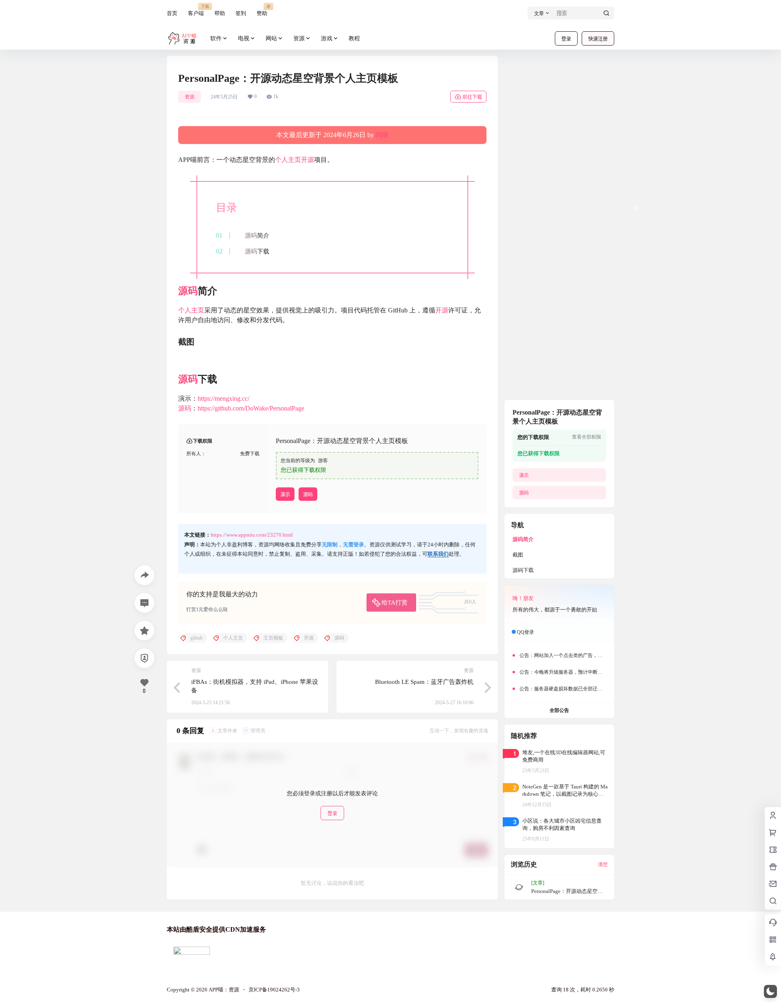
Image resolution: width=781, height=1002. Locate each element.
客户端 (196, 10)
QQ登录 (525, 632)
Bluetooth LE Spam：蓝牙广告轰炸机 (424, 682)
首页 (172, 13)
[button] (770, 991)
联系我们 (438, 554)
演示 (285, 494)
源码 (251, 235)
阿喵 (381, 134)
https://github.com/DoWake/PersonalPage (251, 408)
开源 (307, 159)
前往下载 (472, 97)
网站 (271, 38)
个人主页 (288, 159)
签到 (241, 13)
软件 (216, 38)
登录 (566, 39)
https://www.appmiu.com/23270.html (252, 535)
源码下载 (523, 570)
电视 (243, 38)
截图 (518, 555)
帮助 (219, 13)
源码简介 (523, 539)
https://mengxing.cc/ (223, 398)
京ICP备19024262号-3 (274, 990)
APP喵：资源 (223, 990)
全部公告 (559, 710)
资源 (299, 38)
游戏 (326, 38)
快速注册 (598, 39)
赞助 (262, 10)
